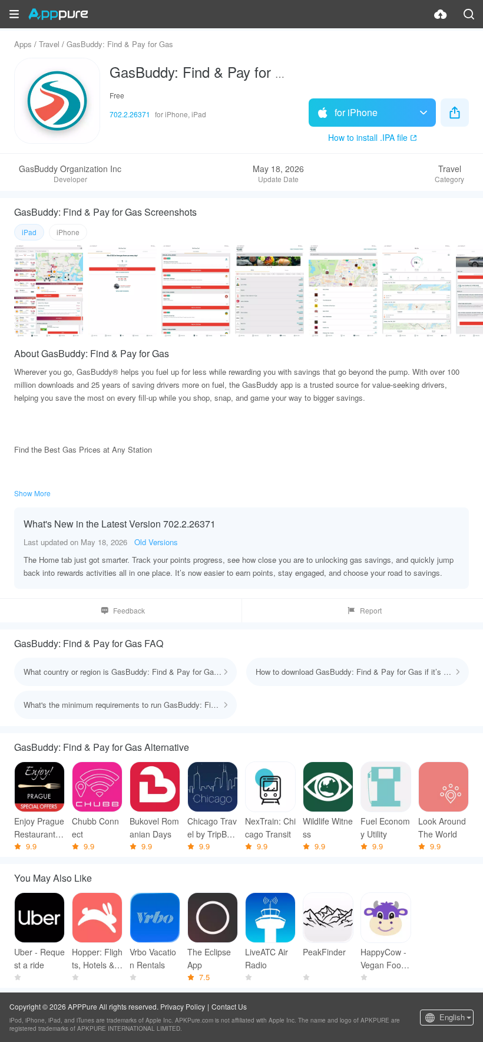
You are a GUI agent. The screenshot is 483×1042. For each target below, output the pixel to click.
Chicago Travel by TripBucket (212, 827)
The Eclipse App (209, 958)
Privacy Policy (182, 1006)
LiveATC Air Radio (266, 958)
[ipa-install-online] (440, 14)
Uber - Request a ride (39, 958)
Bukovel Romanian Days (154, 827)
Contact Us (229, 1006)
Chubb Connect (95, 827)
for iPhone (356, 112)
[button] (14, 14)
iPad (29, 232)
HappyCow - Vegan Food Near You (383, 958)
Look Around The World (442, 827)
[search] (469, 14)
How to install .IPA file (368, 137)
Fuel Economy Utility (385, 827)
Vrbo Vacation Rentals (153, 958)
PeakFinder (324, 952)
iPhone (68, 232)
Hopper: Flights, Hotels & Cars (97, 958)
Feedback (129, 610)
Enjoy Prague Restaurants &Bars (39, 827)
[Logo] (58, 14)
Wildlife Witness (328, 827)
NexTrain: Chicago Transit (270, 827)
